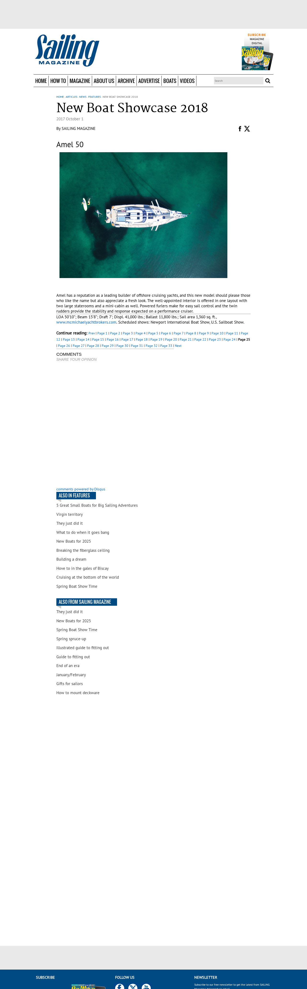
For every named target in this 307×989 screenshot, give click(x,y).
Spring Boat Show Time (76, 586)
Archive (126, 80)
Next (178, 345)
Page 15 (98, 339)
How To (58, 80)
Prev (92, 333)
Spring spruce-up (71, 638)
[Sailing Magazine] (67, 51)
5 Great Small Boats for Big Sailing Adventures (97, 505)
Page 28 (93, 345)
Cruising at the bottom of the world (87, 577)
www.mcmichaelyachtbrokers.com (86, 322)
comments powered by (80, 489)
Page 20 (171, 339)
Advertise (149, 80)
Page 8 (191, 333)
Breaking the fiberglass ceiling (83, 550)
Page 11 (232, 333)
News (82, 97)
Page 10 (218, 333)
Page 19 (156, 339)
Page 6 (166, 333)
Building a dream (71, 559)
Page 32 (152, 345)
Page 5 (153, 333)
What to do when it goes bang (82, 532)
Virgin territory (69, 514)
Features (94, 97)
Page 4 (141, 333)
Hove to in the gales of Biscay (82, 568)
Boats (169, 80)
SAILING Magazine (78, 128)
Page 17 (127, 339)
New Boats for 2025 (73, 541)
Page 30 (122, 345)
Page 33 (166, 345)
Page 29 (108, 345)
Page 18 (142, 339)
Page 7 (178, 333)
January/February (71, 674)
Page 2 (115, 333)
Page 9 (204, 333)
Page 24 (230, 339)
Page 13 (69, 339)
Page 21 (186, 339)
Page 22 (200, 339)
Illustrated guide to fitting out (82, 647)
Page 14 (83, 339)
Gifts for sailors (69, 683)
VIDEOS (187, 80)
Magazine (80, 80)
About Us (104, 80)
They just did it (69, 523)
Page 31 (137, 345)
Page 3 (128, 333)
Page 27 (78, 345)
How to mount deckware (78, 692)
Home (41, 80)
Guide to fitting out (73, 656)
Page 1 (102, 333)
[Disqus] (115, 425)
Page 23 (215, 339)
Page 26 (64, 345)
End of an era (67, 665)
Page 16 (113, 339)
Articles (71, 97)
